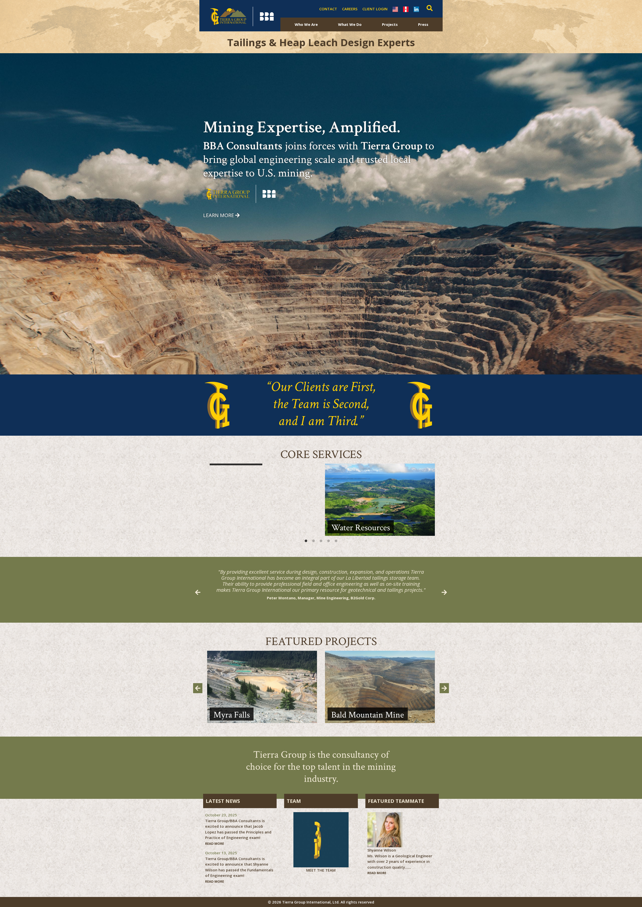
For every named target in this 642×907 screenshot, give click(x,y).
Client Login (374, 8)
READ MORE (214, 843)
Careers (349, 8)
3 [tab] (321, 541)
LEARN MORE (218, 215)
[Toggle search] (428, 9)
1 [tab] (305, 541)
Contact (328, 8)
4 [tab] (328, 541)
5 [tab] (336, 541)
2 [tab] (313, 541)
